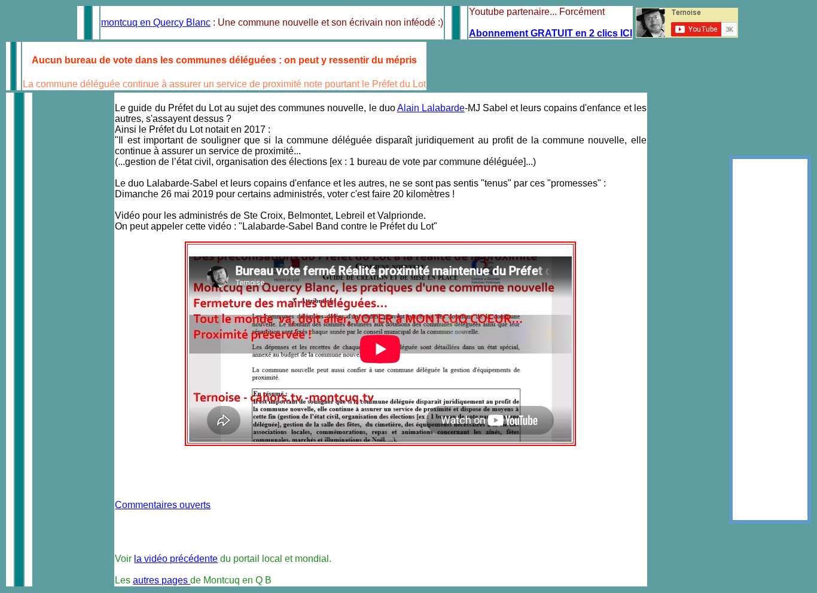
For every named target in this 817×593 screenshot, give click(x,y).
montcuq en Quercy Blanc (156, 22)
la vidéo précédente (176, 559)
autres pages (161, 580)
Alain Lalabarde (431, 108)
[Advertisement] (770, 339)
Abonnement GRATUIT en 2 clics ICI (550, 33)
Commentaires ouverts (163, 505)
